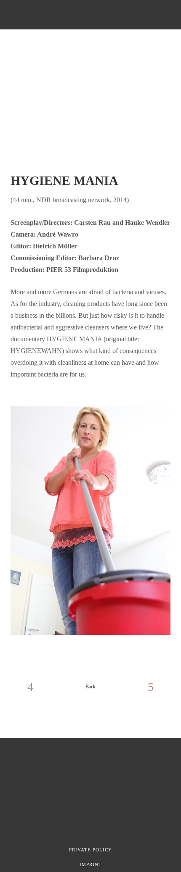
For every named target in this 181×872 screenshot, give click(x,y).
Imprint (91, 864)
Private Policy (90, 849)
